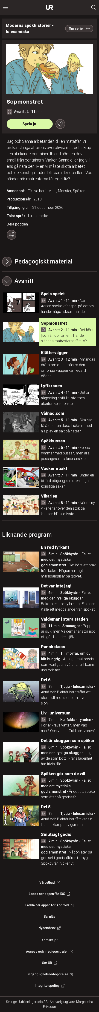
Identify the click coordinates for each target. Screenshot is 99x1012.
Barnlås (49, 916)
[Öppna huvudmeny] (5, 7)
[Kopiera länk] (11, 235)
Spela (27, 124)
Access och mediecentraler (47, 951)
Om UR (47, 963)
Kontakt (47, 940)
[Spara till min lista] (60, 124)
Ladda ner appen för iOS (47, 894)
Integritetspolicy (47, 985)
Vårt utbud (47, 882)
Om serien (76, 28)
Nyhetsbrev (46, 928)
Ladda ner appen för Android (47, 905)
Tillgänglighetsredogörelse (47, 974)
